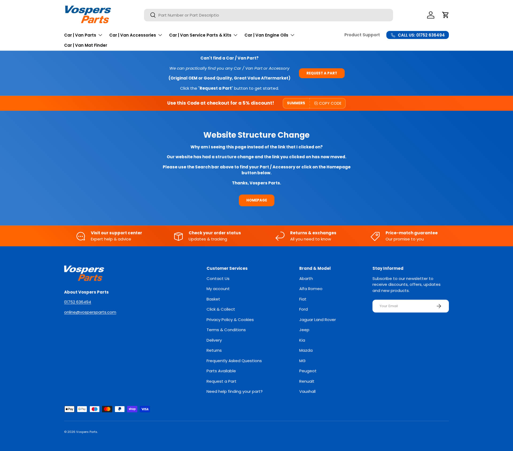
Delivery (214, 340)
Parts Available (221, 371)
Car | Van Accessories (132, 35)
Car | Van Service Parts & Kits (200, 35)
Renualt (306, 381)
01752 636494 (77, 302)
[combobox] (268, 15)
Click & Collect (221, 309)
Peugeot (308, 371)
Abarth (306, 278)
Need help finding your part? (235, 391)
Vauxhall (307, 391)
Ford (303, 309)
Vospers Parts (86, 432)
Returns (214, 350)
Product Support (362, 35)
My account (218, 288)
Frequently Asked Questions (234, 360)
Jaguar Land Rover (317, 319)
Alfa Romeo (310, 288)
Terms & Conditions (226, 330)
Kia (302, 340)
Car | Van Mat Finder (85, 45)
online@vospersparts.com (90, 312)
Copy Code (330, 103)
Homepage (256, 200)
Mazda (306, 350)
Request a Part (321, 73)
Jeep (304, 330)
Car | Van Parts (80, 35)
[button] (446, 15)
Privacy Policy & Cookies (230, 319)
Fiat (302, 299)
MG (302, 360)
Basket (213, 299)
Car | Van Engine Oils (266, 35)
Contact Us (218, 278)
